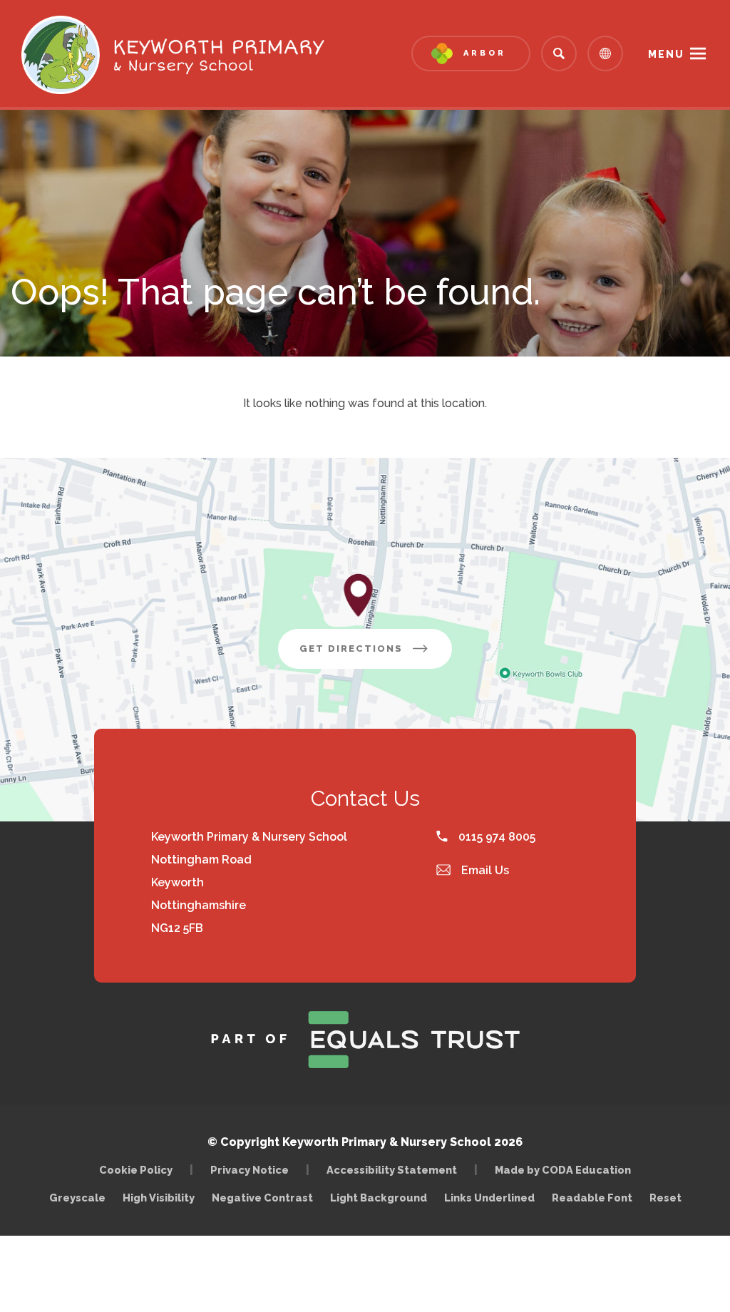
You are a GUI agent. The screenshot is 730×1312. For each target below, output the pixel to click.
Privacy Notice (249, 1170)
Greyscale (77, 1197)
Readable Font (592, 1197)
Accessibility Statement (392, 1170)
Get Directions (375, 655)
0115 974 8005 (495, 837)
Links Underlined (489, 1197)
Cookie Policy (136, 1170)
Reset (665, 1197)
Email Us (483, 870)
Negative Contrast (262, 1197)
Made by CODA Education (566, 1170)
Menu (666, 54)
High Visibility (159, 1197)
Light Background (378, 1197)
